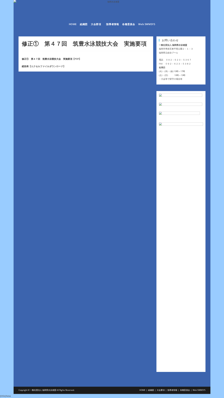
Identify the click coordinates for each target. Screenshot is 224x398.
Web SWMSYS (199, 390)
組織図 (151, 390)
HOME (142, 390)
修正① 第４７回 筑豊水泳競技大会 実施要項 (47, 58)
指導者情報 (172, 390)
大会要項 (161, 390)
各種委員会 (185, 390)
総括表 (25, 66)
